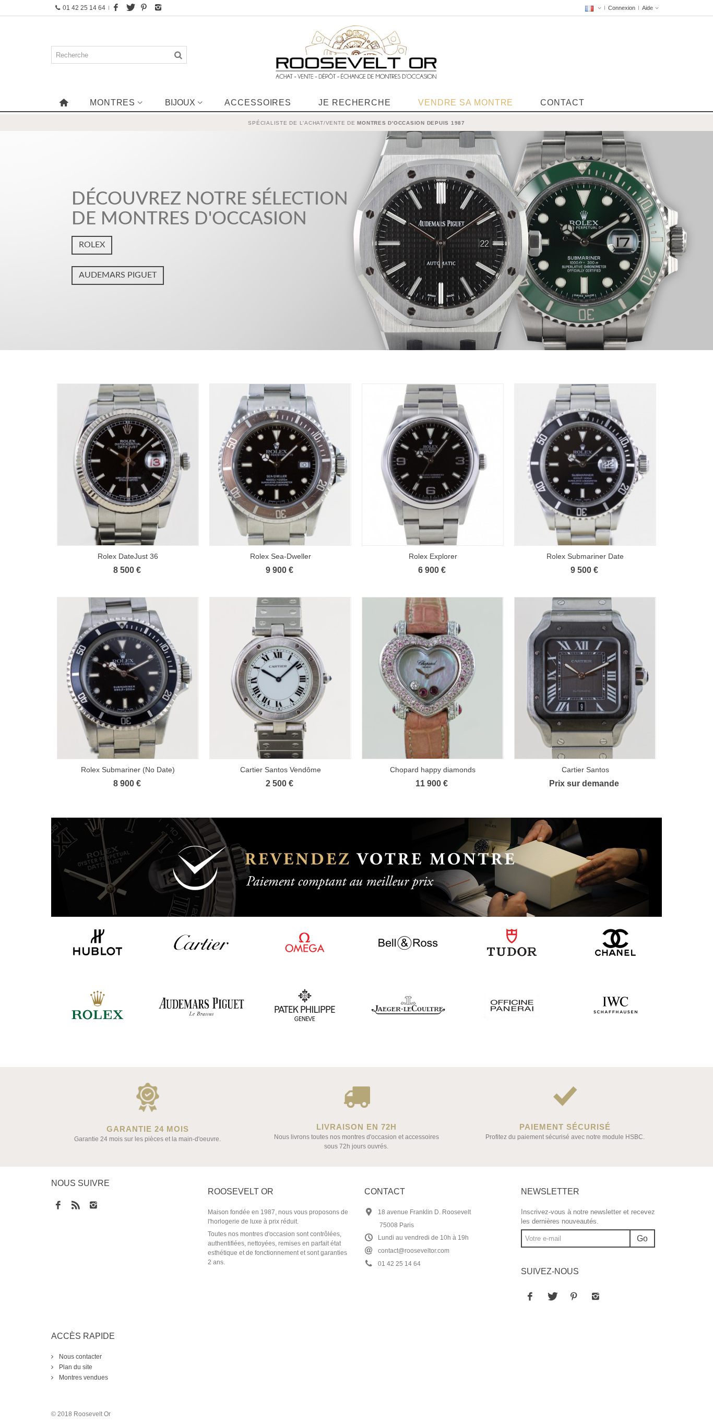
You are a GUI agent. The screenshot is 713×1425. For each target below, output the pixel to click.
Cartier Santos (585, 769)
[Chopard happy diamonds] (433, 678)
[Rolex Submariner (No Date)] (128, 678)
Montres (112, 102)
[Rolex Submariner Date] (585, 465)
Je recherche (354, 102)
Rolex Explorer (433, 556)
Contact (562, 102)
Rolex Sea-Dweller (280, 556)
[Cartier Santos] (585, 678)
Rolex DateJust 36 (128, 556)
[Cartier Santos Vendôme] (280, 678)
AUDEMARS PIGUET (118, 275)
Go (642, 1238)
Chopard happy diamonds (433, 769)
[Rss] (75, 1206)
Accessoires (257, 102)
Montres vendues (82, 1377)
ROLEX (92, 245)
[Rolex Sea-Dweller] (280, 465)
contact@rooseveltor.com (413, 1250)
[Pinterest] (144, 8)
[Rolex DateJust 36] (128, 465)
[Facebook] (116, 8)
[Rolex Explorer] (433, 465)
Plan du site (74, 1367)
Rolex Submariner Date (585, 556)
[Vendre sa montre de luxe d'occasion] (356, 867)
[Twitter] (130, 8)
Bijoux (180, 102)
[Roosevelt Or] (356, 54)
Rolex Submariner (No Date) (128, 769)
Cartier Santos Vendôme (280, 769)
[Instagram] (158, 8)
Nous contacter (79, 1356)
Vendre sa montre (465, 102)
